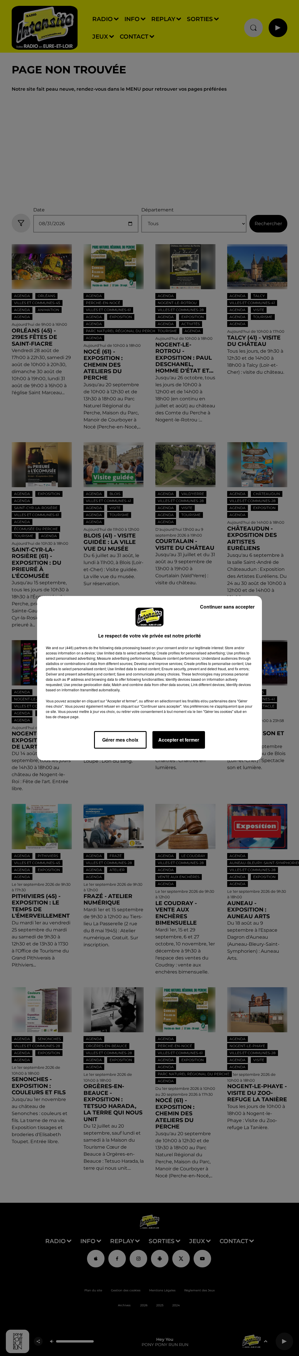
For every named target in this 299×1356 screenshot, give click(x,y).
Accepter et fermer (178, 739)
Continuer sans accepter (227, 606)
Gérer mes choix (120, 739)
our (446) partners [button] (73, 647)
